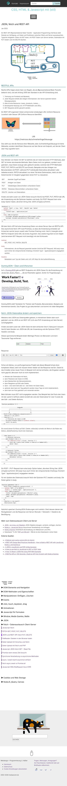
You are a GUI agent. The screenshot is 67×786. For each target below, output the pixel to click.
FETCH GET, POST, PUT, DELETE (14, 631)
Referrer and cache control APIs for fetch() (20, 540)
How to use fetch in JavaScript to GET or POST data (23, 549)
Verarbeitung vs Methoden (20, 656)
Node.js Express (10, 530)
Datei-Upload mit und (15, 642)
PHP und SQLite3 (23, 532)
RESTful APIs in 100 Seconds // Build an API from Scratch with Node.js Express (32, 554)
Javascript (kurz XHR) (16, 667)
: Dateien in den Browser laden (17, 638)
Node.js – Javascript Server (14, 527)
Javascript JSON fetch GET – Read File (16, 649)
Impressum (24, 3)
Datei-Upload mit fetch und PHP (14, 646)
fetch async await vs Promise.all (13, 663)
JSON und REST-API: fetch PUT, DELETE (17, 635)
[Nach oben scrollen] (38, 753)
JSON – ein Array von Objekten (15, 525)
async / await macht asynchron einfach (16, 660)
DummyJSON (11, 270)
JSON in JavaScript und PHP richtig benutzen (21, 547)
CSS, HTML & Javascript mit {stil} (33, 9)
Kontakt (15, 3)
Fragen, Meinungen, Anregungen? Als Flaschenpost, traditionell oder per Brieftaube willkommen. (46, 763)
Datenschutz (8, 767)
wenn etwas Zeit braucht (14, 653)
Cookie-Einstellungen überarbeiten (15, 769)
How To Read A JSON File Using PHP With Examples (23, 551)
